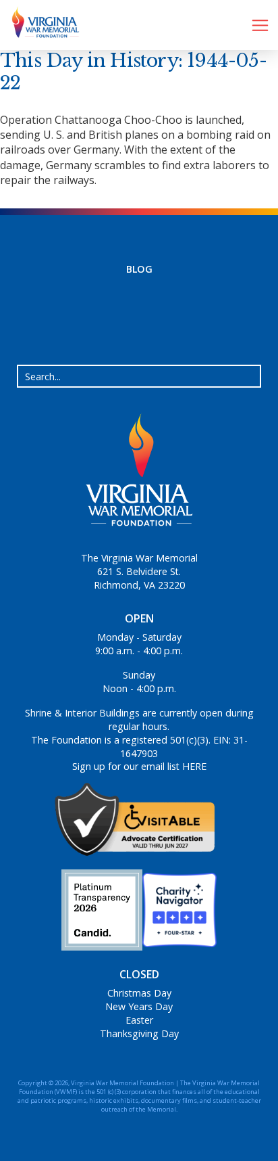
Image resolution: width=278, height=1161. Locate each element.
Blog (139, 269)
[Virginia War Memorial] (40, 25)
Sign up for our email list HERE (139, 766)
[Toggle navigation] (260, 25)
